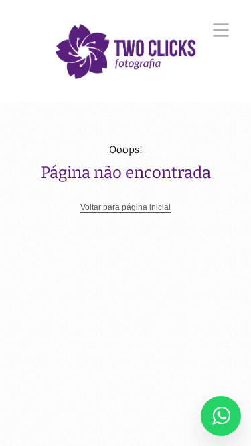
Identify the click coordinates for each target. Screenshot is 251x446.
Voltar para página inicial (125, 207)
